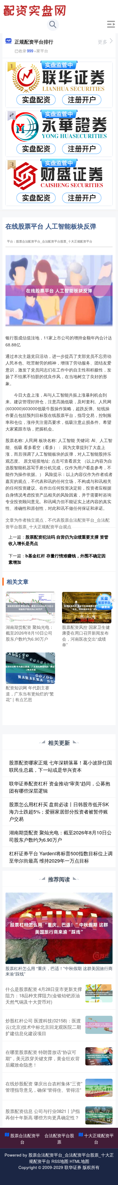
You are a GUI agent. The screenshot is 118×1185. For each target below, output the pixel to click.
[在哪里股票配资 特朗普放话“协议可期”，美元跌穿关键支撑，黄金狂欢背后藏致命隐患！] (99, 1058)
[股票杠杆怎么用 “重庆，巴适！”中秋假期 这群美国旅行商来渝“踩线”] (59, 928)
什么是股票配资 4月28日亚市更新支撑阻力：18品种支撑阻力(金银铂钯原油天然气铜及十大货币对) (43, 995)
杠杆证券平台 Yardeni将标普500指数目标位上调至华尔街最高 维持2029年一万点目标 (61, 857)
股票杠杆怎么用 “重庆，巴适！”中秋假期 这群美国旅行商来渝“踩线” (59, 971)
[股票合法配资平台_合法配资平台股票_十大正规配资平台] (35, 10)
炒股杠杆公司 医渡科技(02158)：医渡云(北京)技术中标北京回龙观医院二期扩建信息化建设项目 (43, 1026)
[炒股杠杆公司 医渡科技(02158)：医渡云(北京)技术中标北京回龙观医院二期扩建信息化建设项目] (99, 1027)
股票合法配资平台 (25, 1138)
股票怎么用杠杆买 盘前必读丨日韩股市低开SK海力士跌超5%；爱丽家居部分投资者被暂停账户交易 (59, 811)
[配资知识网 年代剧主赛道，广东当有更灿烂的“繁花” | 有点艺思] (30, 668)
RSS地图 (59, 1161)
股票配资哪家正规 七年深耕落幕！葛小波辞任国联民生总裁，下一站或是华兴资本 (60, 766)
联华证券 (72, 1167)
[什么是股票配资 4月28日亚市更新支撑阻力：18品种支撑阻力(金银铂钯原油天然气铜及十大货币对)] (99, 995)
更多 (102, 41)
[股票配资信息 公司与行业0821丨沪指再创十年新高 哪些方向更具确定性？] (99, 1115)
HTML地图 (79, 1161)
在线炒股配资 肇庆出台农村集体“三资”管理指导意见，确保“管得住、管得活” (43, 1086)
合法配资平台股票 (59, 1138)
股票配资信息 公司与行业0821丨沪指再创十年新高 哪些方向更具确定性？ (42, 1114)
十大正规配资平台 (99, 1138)
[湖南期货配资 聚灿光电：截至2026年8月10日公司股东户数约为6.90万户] (30, 607)
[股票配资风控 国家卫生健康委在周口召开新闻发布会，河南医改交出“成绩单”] (86, 607)
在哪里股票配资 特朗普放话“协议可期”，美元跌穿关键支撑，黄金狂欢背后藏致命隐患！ (42, 1058)
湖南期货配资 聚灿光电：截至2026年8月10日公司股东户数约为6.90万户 (60, 836)
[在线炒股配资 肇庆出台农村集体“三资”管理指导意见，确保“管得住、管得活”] (99, 1088)
